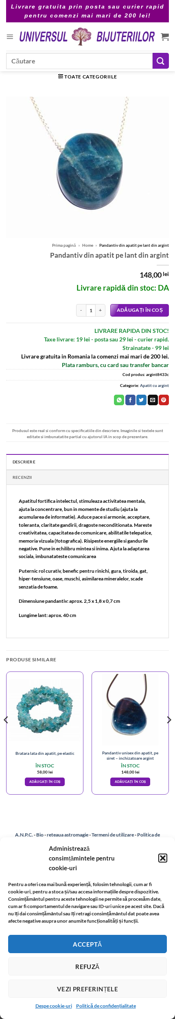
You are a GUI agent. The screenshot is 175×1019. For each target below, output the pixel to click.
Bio (40, 835)
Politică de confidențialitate (106, 1006)
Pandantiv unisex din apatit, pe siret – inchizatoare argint (130, 755)
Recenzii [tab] (22, 477)
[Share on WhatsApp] (119, 400)
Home (87, 245)
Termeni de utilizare (113, 835)
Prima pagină (64, 245)
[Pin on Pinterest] (164, 400)
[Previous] (6, 736)
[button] (163, 858)
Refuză (87, 966)
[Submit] (161, 61)
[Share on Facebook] (130, 400)
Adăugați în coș (140, 310)
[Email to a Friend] (153, 400)
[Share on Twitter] (141, 400)
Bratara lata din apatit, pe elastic (44, 753)
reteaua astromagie (67, 835)
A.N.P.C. (24, 835)
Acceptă (87, 944)
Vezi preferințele (87, 989)
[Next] (168, 736)
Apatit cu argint (154, 385)
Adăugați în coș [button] (45, 782)
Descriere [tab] (24, 461)
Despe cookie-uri (53, 1006)
